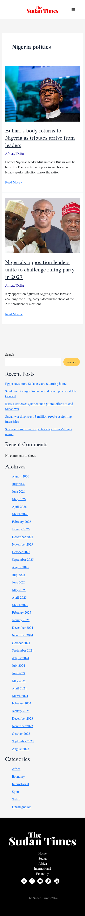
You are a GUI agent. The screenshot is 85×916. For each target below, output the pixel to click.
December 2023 (22, 718)
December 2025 (22, 536)
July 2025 (18, 574)
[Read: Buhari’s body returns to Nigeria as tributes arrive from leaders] (42, 93)
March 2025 (20, 605)
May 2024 (19, 680)
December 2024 (22, 627)
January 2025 (21, 620)
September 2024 (23, 650)
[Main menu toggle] (73, 9)
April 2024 (19, 688)
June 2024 (18, 673)
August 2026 (20, 476)
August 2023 (20, 748)
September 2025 (23, 559)
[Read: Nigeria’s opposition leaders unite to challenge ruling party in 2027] (42, 225)
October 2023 (21, 733)
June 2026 (18, 491)
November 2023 (22, 726)
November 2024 (22, 635)
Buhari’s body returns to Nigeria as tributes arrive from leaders (40, 137)
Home (42, 853)
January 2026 (21, 529)
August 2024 (20, 658)
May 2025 (19, 590)
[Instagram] (24, 881)
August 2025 (20, 567)
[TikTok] (48, 881)
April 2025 (19, 597)
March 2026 (20, 514)
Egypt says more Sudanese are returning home (35, 383)
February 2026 (21, 521)
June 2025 (18, 582)
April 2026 (19, 506)
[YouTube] (40, 881)
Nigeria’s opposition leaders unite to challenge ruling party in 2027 (40, 269)
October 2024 (21, 642)
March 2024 (20, 696)
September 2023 (23, 741)
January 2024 (21, 711)
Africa (9, 153)
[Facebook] (32, 881)
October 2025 (21, 552)
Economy (18, 776)
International (20, 784)
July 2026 (18, 484)
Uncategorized (21, 806)
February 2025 (21, 612)
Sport (15, 791)
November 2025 (22, 544)
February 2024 (21, 703)
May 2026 (19, 499)
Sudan (16, 799)
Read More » (13, 182)
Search (9, 354)
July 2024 (18, 665)
